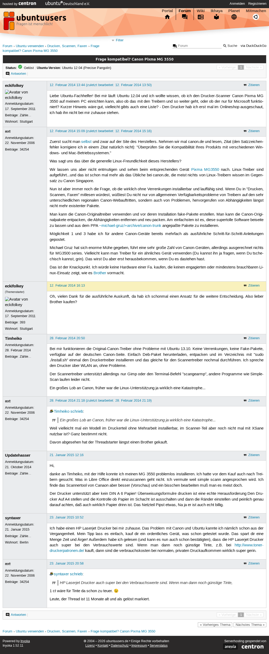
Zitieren (254, 85)
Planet (234, 10)
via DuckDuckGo (253, 46)
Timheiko (13, 338)
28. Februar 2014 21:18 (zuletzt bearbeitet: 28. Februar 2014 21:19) (101, 400)
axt (8, 131)
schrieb (76, 411)
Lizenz (90, 646)
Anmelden (237, 4)
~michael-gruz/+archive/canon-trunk (130, 225)
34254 (24, 149)
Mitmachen (256, 10)
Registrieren (257, 4)
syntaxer (13, 518)
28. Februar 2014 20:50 (67, 338)
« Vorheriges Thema (215, 625)
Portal (167, 10)
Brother (100, 273)
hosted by (11, 4)
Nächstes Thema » (250, 625)
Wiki (201, 10)
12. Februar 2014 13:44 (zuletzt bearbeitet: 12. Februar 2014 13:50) (101, 85)
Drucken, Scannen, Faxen (67, 46)
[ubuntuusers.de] (35, 22)
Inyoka (25, 641)
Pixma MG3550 (205, 169)
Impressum (139, 646)
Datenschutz (120, 646)
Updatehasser (17, 455)
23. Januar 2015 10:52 (67, 517)
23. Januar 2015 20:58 (67, 563)
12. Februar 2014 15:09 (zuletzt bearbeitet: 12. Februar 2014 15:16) (101, 131)
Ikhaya (217, 10)
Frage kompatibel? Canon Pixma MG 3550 (123, 631)
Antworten (18, 74)
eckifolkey (14, 85)
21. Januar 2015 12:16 (67, 455)
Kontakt (102, 646)
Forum (185, 10)
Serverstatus (159, 646)
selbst (86, 141)
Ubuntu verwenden (30, 46)
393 (22, 322)
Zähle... (25, 115)
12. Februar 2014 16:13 (67, 285)
